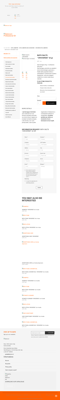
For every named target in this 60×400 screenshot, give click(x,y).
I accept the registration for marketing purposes (31, 182)
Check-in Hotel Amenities (9, 86)
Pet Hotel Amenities (8, 70)
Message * (42, 164)
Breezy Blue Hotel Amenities (10, 105)
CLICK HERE (14, 7)
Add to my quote (50, 103)
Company (27, 142)
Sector (41, 158)
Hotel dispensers (8, 61)
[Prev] (23, 62)
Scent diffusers (8, 116)
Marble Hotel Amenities (9, 81)
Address (26, 147)
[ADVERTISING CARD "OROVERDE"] (39, 233)
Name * (26, 137)
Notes (38, 96)
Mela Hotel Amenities (9, 75)
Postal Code (42, 153)
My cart (7, 360)
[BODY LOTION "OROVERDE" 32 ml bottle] (39, 304)
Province (26, 153)
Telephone (27, 158)
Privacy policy (8, 367)
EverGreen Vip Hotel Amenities (10, 79)
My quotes (7, 363)
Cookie (39, 395)
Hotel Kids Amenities (9, 68)
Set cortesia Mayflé (8, 88)
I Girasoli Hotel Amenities (9, 101)
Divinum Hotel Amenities (9, 97)
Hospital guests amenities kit (10, 110)
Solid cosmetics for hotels (10, 64)
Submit (39, 187)
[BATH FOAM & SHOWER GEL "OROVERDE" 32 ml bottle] (39, 268)
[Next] (34, 62)
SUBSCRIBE (50, 332)
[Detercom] (14, 28)
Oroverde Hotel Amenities (10, 77)
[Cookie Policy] (56, 396)
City (41, 147)
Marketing (27, 178)
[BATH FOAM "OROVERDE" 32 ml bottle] (39, 286)
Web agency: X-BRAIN (50, 395)
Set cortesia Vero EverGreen (10, 83)
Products (7, 53)
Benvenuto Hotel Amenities (10, 108)
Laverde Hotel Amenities (9, 94)
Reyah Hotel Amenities (9, 90)
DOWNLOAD (10, 386)
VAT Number (43, 142)
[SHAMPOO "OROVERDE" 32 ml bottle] (39, 277)
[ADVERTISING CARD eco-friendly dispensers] (39, 250)
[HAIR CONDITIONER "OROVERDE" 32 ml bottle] (39, 313)
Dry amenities (7, 66)
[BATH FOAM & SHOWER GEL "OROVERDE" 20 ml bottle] (39, 322)
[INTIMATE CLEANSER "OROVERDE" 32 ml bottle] (39, 295)
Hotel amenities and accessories (10, 57)
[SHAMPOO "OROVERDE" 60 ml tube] (39, 206)
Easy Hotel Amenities (9, 99)
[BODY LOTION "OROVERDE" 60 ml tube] (39, 224)
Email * (26, 164)
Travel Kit (7, 112)
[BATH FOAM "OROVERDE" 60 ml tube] (39, 215)
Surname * (42, 137)
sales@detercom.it (9, 354)
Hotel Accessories (8, 114)
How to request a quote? (11, 370)
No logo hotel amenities (9, 103)
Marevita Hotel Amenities (9, 92)
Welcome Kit (7, 72)
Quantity (38, 100)
